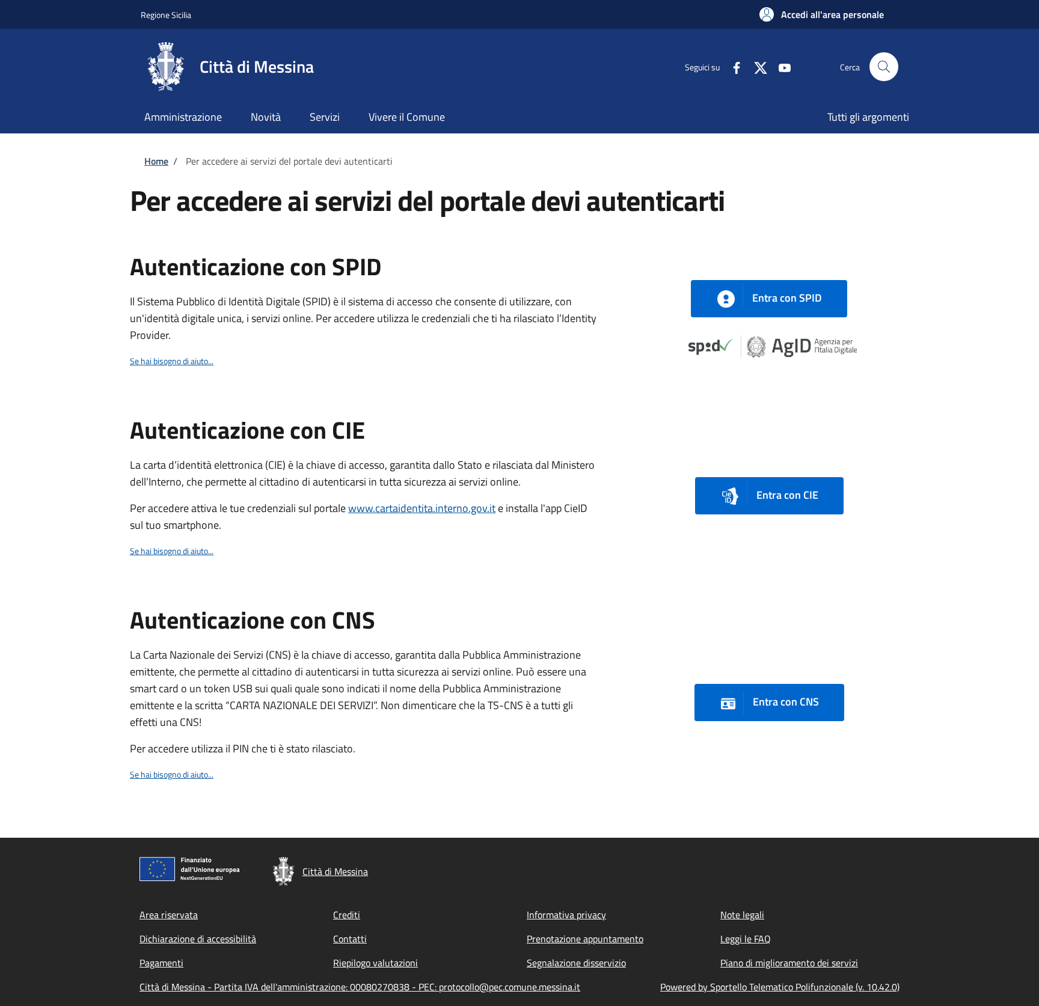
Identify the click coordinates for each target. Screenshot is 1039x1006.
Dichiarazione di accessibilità (197, 938)
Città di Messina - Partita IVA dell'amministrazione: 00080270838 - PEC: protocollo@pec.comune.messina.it (359, 987)
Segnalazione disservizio (576, 963)
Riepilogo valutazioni (375, 963)
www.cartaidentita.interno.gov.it (421, 508)
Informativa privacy (566, 914)
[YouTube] (780, 66)
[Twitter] (756, 66)
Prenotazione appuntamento (585, 938)
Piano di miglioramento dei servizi (789, 963)
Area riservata (168, 914)
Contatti (350, 938)
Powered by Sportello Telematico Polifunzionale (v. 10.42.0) (780, 987)
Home (156, 161)
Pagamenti (161, 963)
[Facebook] (732, 66)
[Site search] (883, 66)
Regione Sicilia (166, 14)
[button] (821, 14)
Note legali (742, 914)
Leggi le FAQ (745, 938)
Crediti (346, 914)
